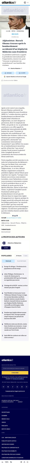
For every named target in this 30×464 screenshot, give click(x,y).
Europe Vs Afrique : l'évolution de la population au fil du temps (15, 267)
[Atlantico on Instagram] (22, 387)
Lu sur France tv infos (14, 218)
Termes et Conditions (18, 378)
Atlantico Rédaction (15, 68)
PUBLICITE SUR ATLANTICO (9, 441)
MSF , (3, 225)
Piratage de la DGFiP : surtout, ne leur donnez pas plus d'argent (16, 286)
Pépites (13, 31)
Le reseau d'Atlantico (8, 402)
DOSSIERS (4, 415)
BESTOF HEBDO (6, 429)
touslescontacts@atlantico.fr (15, 391)
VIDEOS (4, 422)
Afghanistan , (6, 223)
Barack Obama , (16, 223)
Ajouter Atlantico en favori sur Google (16, 76)
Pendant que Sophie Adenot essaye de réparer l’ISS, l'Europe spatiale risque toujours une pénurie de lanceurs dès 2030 (15, 315)
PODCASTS (5, 425)
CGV (3, 437)
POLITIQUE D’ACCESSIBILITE (9, 451)
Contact (20, 402)
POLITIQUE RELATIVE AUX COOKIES (11, 454)
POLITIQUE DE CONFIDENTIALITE (10, 447)
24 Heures (19, 255)
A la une (8, 31)
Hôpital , (24, 223)
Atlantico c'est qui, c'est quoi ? (10, 400)
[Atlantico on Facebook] (12, 387)
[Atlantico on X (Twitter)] (8, 387)
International (20, 31)
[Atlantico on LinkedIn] (17, 387)
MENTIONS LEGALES (10, 437)
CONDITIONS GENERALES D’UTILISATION (12, 457)
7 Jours (25, 255)
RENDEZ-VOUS (5, 419)
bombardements (10, 225)
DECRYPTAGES (6, 412)
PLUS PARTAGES (21, 261)
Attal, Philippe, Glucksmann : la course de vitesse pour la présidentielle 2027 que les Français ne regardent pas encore (15, 277)
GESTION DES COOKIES (8, 444)
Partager (9, 73)
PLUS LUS (8, 261)
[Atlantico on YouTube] (26, 387)
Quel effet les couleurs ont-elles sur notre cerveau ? (15, 336)
